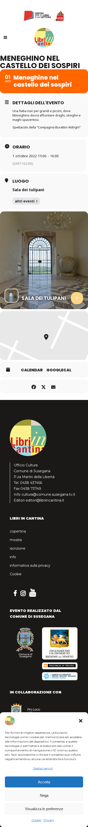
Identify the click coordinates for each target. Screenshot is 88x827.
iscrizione (17, 548)
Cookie (36, 820)
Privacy (49, 820)
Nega (44, 795)
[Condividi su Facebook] (33, 386)
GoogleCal (58, 370)
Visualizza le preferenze (44, 809)
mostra (16, 540)
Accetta (44, 782)
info (13, 557)
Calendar (32, 370)
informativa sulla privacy (30, 565)
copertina (18, 531)
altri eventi (24, 201)
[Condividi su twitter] (43, 386)
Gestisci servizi (43, 768)
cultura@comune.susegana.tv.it (48, 494)
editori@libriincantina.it (45, 500)
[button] (80, 720)
